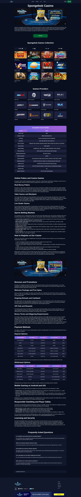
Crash (46, 48)
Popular (20, 48)
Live (33, 48)
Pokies (59, 48)
